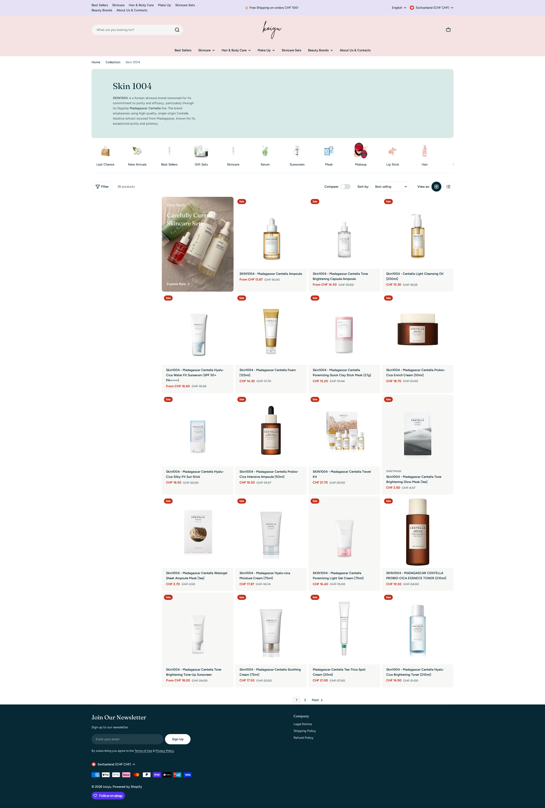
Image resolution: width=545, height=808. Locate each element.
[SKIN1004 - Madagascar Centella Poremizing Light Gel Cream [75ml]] (344, 532)
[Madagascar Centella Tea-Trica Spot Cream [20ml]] (344, 628)
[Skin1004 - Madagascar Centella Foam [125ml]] (271, 329)
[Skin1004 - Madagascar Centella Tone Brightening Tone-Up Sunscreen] (198, 628)
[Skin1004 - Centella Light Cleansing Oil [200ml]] (418, 233)
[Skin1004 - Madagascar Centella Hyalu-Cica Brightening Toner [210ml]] (418, 628)
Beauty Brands (102, 10)
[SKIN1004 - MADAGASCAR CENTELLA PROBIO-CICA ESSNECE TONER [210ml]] (418, 532)
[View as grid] (436, 186)
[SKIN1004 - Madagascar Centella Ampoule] (271, 233)
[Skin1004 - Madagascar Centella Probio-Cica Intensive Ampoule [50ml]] (271, 431)
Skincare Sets (185, 5)
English (397, 7)
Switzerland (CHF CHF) (432, 8)
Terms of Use (143, 751)
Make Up (164, 5)
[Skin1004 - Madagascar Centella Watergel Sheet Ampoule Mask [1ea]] (198, 532)
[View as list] (448, 186)
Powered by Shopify (127, 787)
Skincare (118, 5)
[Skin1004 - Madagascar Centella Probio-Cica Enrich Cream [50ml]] (418, 329)
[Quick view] (300, 206)
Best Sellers (100, 5)
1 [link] (296, 700)
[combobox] (137, 30)
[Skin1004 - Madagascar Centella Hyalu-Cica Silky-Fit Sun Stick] (198, 431)
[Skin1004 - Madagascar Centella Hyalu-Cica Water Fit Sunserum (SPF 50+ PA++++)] (198, 329)
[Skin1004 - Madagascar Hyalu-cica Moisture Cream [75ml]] (271, 532)
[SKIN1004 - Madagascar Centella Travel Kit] (344, 431)
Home (96, 62)
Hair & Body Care (141, 5)
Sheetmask (393, 471)
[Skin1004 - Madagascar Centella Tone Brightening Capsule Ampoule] (344, 233)
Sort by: (363, 187)
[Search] (177, 29)
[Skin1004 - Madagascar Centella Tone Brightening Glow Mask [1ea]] (418, 431)
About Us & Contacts (131, 10)
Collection (113, 62)
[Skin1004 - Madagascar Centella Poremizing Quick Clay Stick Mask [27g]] (344, 329)
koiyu (107, 787)
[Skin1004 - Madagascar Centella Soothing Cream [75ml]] (271, 628)
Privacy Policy (164, 751)
